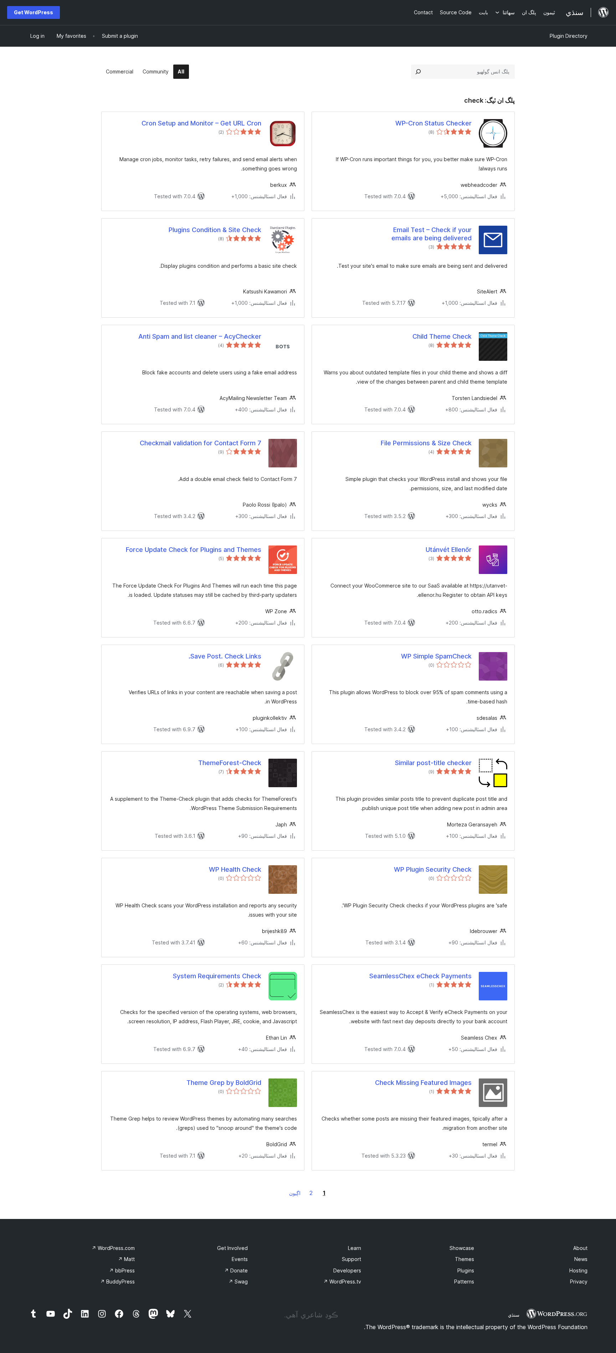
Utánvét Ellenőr (449, 549)
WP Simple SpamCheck (436, 656)
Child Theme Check (442, 336)
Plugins (465, 1270)
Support (351, 1259)
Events (240, 1259)
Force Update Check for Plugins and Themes (193, 549)
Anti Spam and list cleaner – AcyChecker (199, 336)
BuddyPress (117, 1281)
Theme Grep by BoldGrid (223, 1082)
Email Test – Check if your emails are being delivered (431, 234)
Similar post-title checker (433, 763)
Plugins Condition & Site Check (215, 230)
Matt (126, 1259)
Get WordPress (33, 12)
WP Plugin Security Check (433, 869)
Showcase (462, 1248)
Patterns (464, 1281)
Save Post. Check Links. (225, 656)
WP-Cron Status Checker (433, 123)
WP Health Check (235, 869)
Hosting (578, 1270)
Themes (464, 1259)
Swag (238, 1281)
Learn (354, 1248)
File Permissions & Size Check (426, 443)
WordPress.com (113, 1248)
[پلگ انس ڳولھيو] (418, 72)
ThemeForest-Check (229, 763)
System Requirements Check (217, 976)
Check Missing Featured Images (423, 1082)
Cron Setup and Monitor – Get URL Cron (201, 123)
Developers (347, 1270)
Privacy (578, 1281)
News (580, 1259)
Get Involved (232, 1248)
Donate (236, 1270)
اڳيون (295, 1193)
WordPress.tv (342, 1281)
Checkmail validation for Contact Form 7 (200, 443)
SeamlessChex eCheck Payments (420, 976)
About (580, 1248)
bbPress (122, 1270)
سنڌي (513, 1315)
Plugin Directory (568, 36)
